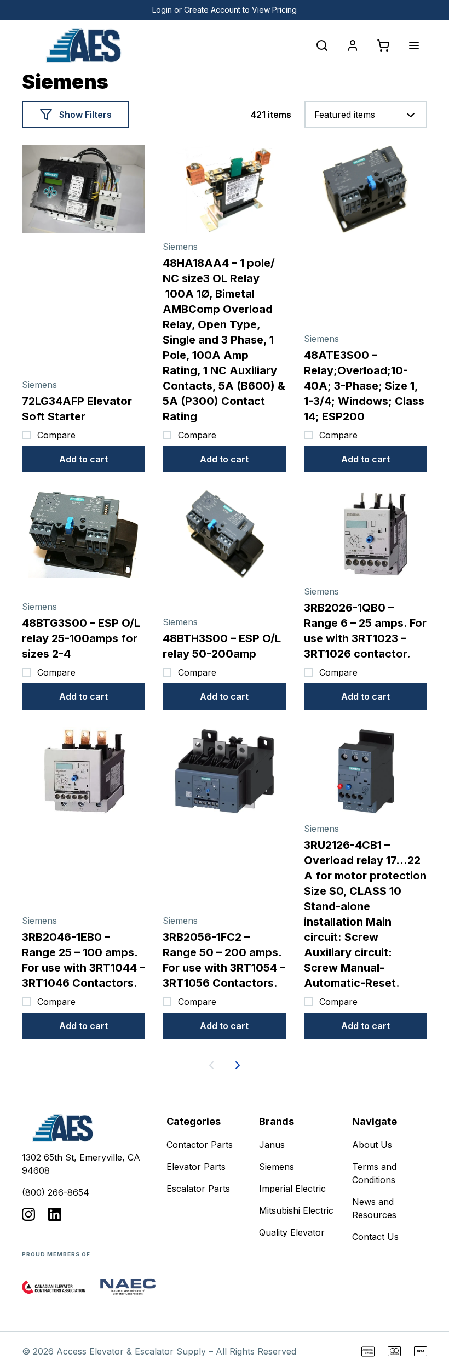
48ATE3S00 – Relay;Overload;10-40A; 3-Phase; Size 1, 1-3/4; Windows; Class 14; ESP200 (364, 386)
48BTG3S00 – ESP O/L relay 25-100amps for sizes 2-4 (81, 638)
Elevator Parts (196, 1166)
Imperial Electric (292, 1188)
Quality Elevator (292, 1232)
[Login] (352, 45)
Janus (272, 1144)
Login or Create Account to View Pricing (224, 9)
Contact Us (375, 1236)
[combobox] (365, 114)
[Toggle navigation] (414, 45)
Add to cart (83, 459)
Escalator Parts (198, 1188)
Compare (56, 435)
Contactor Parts (199, 1144)
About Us (372, 1144)
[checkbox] (26, 435)
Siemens (276, 1166)
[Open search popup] (322, 45)
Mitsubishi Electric (296, 1210)
